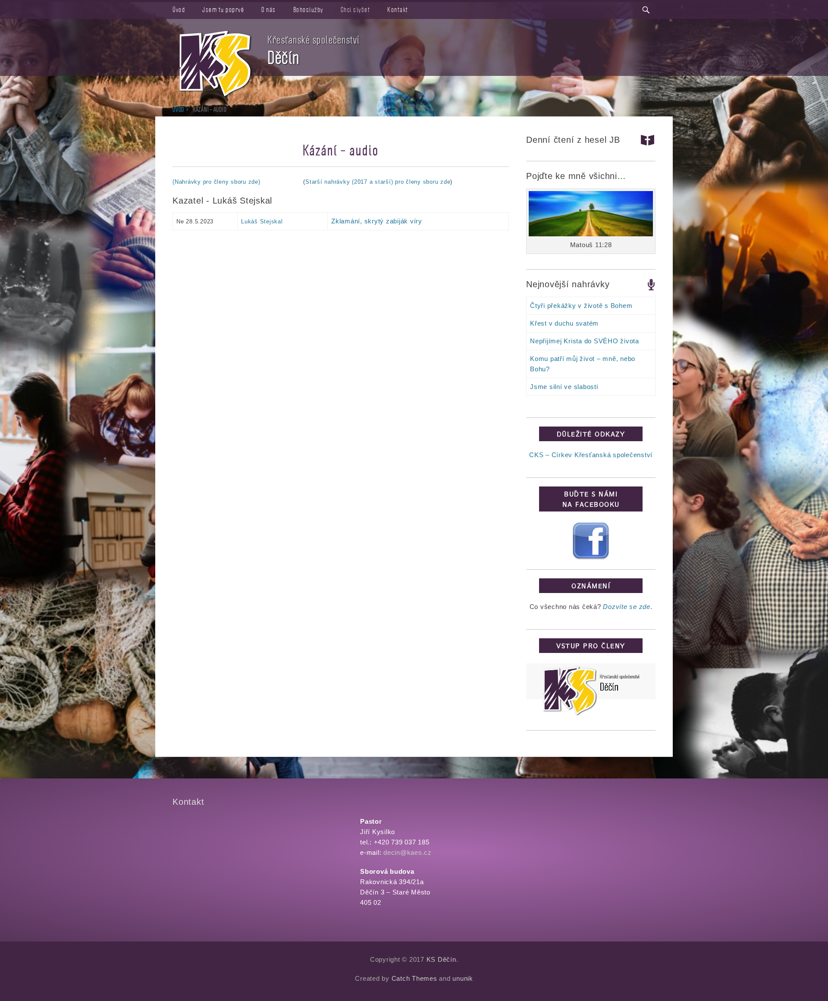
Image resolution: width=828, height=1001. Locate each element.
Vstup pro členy (590, 645)
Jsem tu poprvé (223, 9)
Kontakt (397, 9)
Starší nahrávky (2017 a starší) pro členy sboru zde (377, 182)
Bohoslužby (308, 9)
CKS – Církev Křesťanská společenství (590, 454)
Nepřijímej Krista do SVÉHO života (584, 341)
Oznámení (590, 585)
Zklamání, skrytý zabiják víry (376, 221)
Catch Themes (414, 978)
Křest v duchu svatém (564, 323)
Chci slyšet (355, 9)
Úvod (178, 9)
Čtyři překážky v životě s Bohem (581, 305)
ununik (462, 978)
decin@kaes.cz (407, 852)
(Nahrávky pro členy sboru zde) (216, 182)
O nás (268, 9)
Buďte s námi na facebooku (591, 499)
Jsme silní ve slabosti (564, 386)
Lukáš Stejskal (262, 221)
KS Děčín (441, 959)
